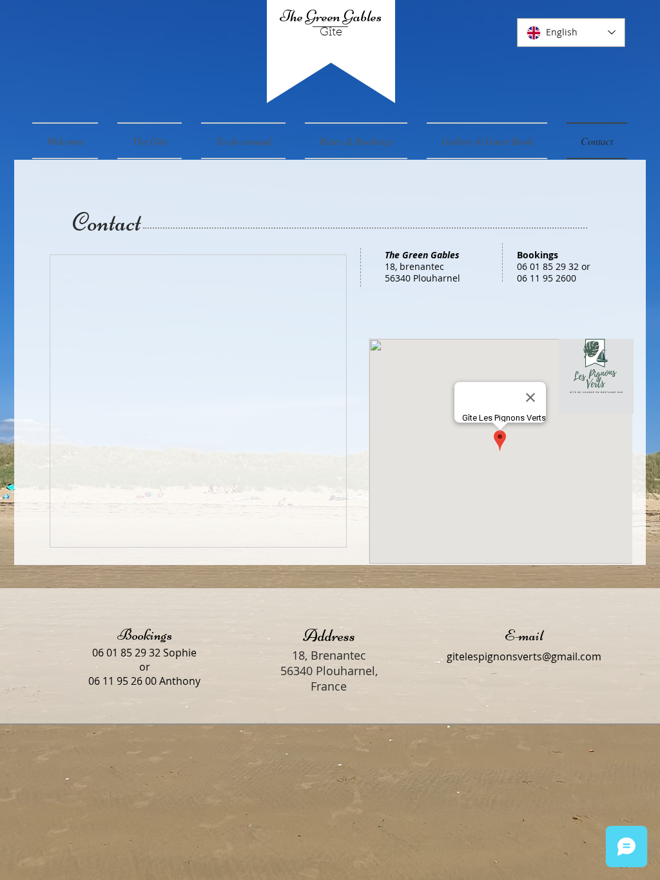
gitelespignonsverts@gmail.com (524, 656)
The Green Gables (331, 16)
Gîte (331, 33)
